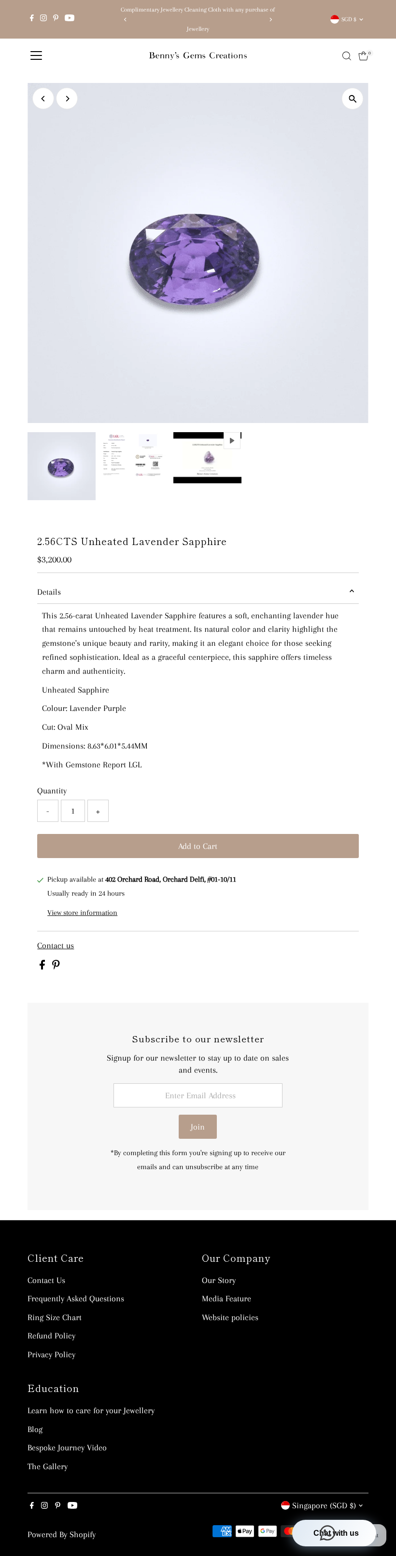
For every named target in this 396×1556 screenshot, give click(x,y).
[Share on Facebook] (43, 966)
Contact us (55, 945)
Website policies (230, 1317)
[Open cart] (363, 56)
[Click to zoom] (353, 98)
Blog (35, 1429)
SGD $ (348, 19)
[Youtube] (69, 19)
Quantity (52, 790)
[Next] (270, 19)
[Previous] (126, 19)
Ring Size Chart (55, 1317)
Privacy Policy (51, 1354)
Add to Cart (197, 846)
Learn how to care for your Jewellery (91, 1410)
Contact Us (46, 1280)
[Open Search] (346, 56)
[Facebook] (32, 19)
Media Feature (226, 1298)
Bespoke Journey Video (67, 1447)
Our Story (219, 1280)
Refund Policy (51, 1335)
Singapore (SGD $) (324, 1505)
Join (198, 1127)
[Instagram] (43, 19)
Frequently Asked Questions (76, 1298)
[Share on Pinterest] (56, 966)
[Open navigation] (36, 56)
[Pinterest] (56, 19)
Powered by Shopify (62, 1534)
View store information (82, 912)
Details (49, 592)
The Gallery (48, 1466)
